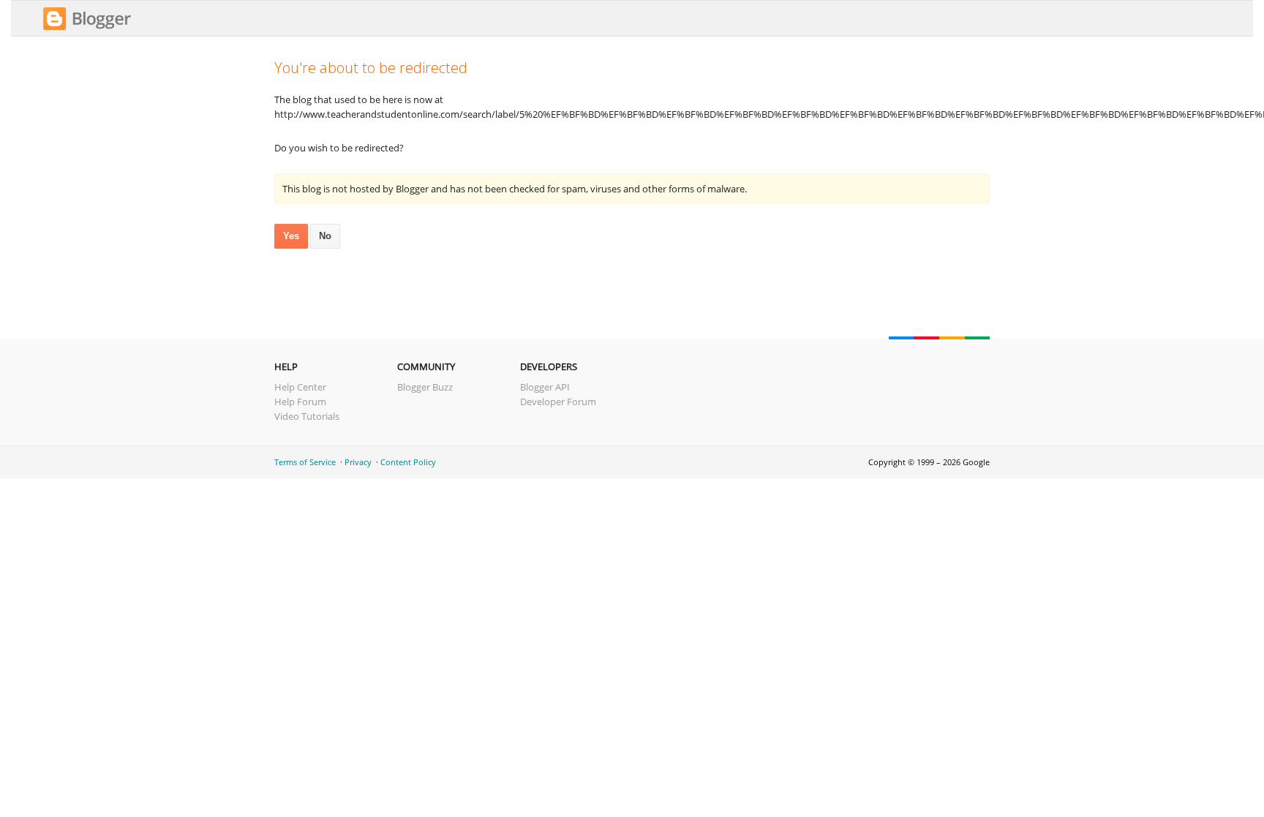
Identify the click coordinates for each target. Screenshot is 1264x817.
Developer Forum (558, 401)
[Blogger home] (87, 27)
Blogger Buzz (425, 387)
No (325, 235)
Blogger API (545, 387)
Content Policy (408, 461)
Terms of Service (305, 461)
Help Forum (300, 401)
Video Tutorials (306, 416)
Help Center (300, 387)
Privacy (358, 461)
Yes (291, 235)
